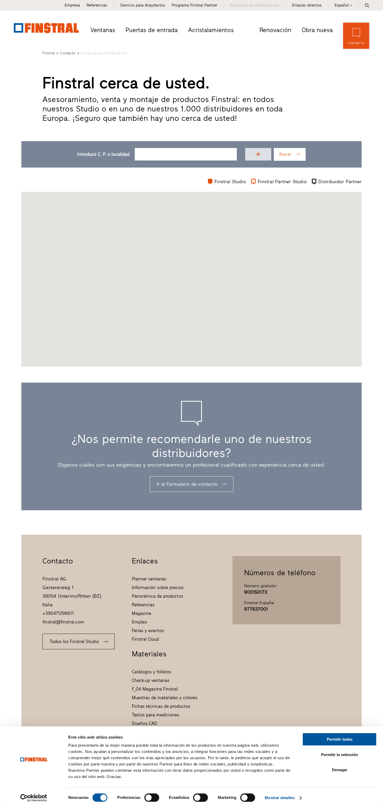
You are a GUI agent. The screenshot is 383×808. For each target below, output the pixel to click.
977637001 (256, 609)
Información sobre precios (158, 587)
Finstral (48, 53)
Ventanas (102, 30)
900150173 (255, 592)
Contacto (68, 53)
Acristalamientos (211, 30)
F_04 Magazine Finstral (155, 689)
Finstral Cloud (145, 639)
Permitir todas (340, 739)
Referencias (97, 5)
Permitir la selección (339, 754)
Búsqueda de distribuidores (254, 5)
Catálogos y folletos (151, 671)
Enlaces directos (307, 5)
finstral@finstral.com (63, 622)
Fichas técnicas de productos (161, 706)
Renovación (275, 30)
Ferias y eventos (148, 630)
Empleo (139, 622)
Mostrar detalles (280, 797)
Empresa (72, 5)
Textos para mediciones (155, 714)
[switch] (151, 797)
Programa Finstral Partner (194, 5)
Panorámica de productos (157, 596)
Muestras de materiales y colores (164, 697)
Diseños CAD (144, 723)
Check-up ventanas (150, 680)
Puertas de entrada (152, 30)
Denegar (339, 770)
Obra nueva (317, 30)
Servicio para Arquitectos (142, 5)
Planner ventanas (149, 578)
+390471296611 (58, 613)
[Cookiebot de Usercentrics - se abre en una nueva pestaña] (34, 798)
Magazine (141, 613)
